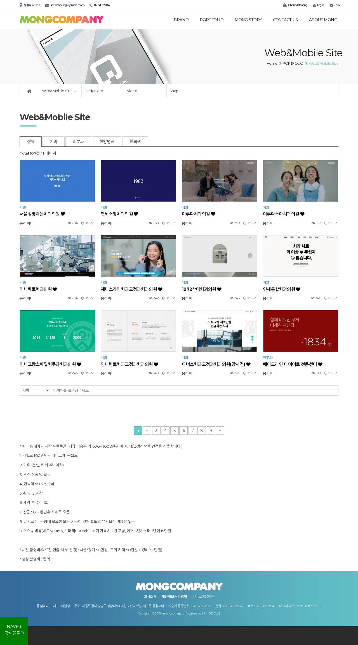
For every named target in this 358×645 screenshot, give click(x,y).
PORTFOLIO (211, 19)
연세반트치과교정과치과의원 (127, 364)
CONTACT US (285, 19)
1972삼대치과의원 (199, 289)
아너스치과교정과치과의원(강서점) (214, 364)
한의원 (135, 141)
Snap (173, 90)
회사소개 (149, 596)
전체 (30, 141)
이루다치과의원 (196, 214)
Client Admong (297, 5)
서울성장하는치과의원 (40, 214)
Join (337, 5)
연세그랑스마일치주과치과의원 (48, 364)
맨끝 (220, 430)
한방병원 (106, 141)
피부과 (78, 141)
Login (320, 5)
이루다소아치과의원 (281, 214)
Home (272, 63)
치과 (53, 141)
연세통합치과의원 (279, 289)
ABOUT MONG (323, 19)
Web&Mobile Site (57, 90)
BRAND (181, 19)
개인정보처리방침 (174, 596)
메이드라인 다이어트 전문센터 (290, 364)
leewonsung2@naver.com (68, 5)
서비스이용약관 (203, 596)
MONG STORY (248, 19)
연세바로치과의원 (36, 289)
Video (132, 90)
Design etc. (93, 90)
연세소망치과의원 (117, 214)
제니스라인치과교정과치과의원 (129, 289)
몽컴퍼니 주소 (32, 5)
